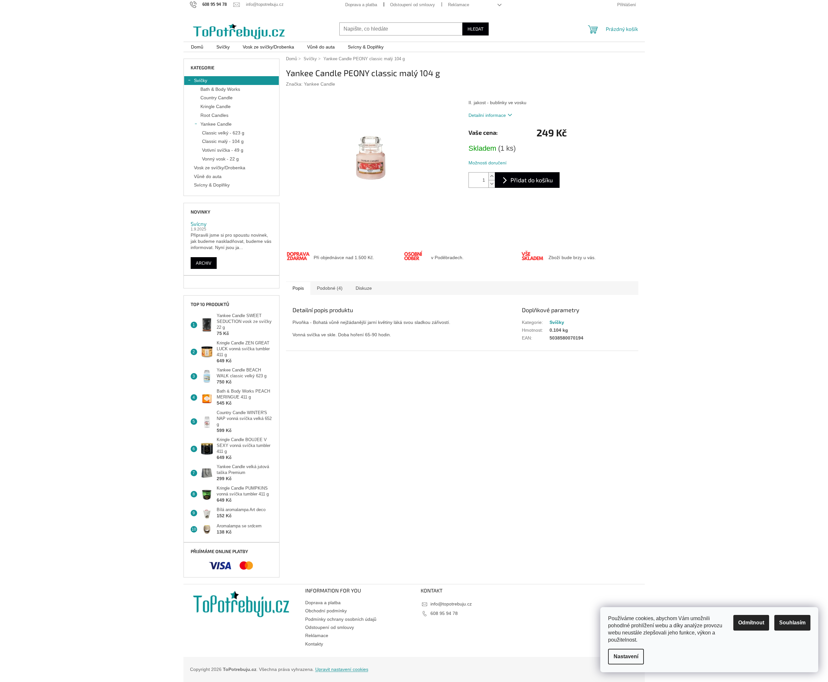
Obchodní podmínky (326, 610)
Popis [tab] (298, 288)
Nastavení (626, 656)
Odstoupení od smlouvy (412, 4)
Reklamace (458, 4)
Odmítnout (751, 622)
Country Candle (216, 97)
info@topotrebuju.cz (451, 603)
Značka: (310, 84)
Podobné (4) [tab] (330, 288)
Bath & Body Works (220, 89)
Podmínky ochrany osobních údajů (340, 619)
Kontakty (314, 644)
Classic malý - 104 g (223, 141)
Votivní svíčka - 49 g (222, 150)
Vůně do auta (208, 176)
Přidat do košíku (531, 180)
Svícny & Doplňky (212, 185)
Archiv (203, 263)
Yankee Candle (216, 124)
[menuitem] (197, 47)
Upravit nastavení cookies (341, 669)
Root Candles (214, 115)
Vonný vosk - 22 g (220, 158)
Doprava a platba (361, 4)
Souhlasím (792, 622)
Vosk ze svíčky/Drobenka (219, 167)
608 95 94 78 (444, 613)
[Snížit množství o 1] (491, 184)
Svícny (199, 224)
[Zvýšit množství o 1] (491, 176)
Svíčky (200, 80)
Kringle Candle (215, 106)
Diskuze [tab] (364, 288)
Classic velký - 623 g (223, 132)
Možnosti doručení (487, 162)
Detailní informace (487, 115)
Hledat (475, 29)
